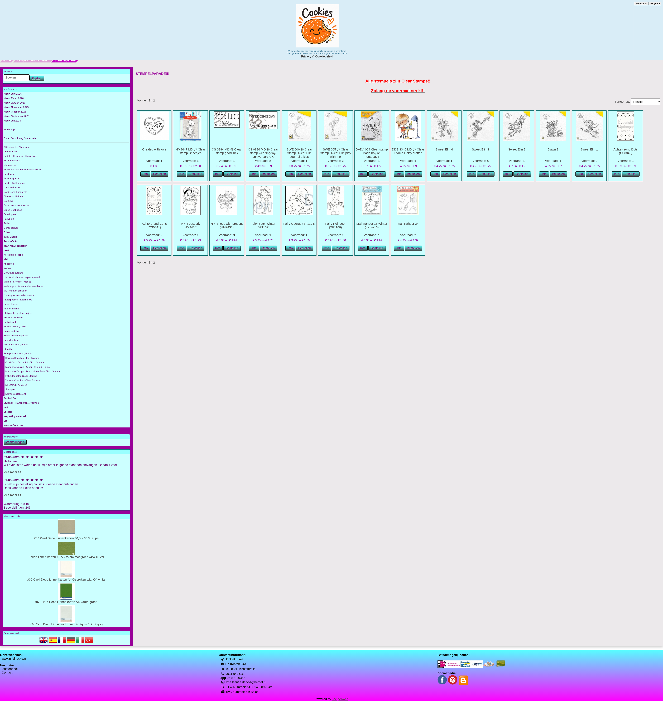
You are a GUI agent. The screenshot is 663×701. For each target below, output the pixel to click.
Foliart (7, 223)
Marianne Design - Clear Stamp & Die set (27, 367)
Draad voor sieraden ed (17, 205)
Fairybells (9, 218)
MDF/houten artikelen (15, 290)
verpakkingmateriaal (15, 416)
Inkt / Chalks (10, 236)
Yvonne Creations (13, 425)
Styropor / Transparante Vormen (21, 402)
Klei (6, 259)
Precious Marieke (13, 317)
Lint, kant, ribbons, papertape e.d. (22, 277)
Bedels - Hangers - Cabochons (20, 156)
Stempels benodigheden (32, 60)
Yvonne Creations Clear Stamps (22, 380)
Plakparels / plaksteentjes (17, 313)
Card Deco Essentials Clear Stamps (24, 362)
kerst (6, 250)
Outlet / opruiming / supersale (20, 138)
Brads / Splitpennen (14, 183)
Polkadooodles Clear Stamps (21, 375)
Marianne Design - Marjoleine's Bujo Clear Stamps (32, 371)
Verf (6, 407)
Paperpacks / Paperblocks (18, 299)
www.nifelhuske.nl (14, 658)
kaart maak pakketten (15, 245)
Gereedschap (11, 227)
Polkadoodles (11, 322)
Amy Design (10, 151)
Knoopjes (9, 263)
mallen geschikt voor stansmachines (23, 286)
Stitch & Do (10, 398)
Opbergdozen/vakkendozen (19, 295)
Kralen (7, 268)
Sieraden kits (11, 340)
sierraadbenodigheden (16, 344)
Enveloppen (10, 214)
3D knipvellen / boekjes (16, 147)
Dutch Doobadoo (13, 209)
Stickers (8, 411)
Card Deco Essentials (15, 192)
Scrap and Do (11, 331)
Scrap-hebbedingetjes (16, 335)
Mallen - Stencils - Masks (17, 281)
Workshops (10, 129)
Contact (7, 672)
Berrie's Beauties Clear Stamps (22, 358)
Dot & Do (8, 200)
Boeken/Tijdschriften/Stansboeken (22, 169)
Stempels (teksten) (15, 393)
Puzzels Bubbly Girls (15, 326)
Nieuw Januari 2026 (14, 102)
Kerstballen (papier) (14, 254)
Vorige (141, 100)
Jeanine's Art (11, 241)
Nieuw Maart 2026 (14, 98)
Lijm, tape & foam (13, 272)
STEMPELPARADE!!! (16, 384)
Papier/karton (11, 304)
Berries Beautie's (13, 160)
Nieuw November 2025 (16, 107)
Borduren (9, 174)
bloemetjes (10, 165)
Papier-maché (11, 308)
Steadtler (8, 349)
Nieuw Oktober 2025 (15, 111)
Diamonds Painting (14, 196)
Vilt (5, 420)
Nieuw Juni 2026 (13, 93)
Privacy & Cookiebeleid (317, 56)
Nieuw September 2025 (16, 116)
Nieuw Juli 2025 (12, 120)
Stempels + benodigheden (18, 353)
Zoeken (37, 78)
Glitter (7, 232)
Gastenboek (10, 669)
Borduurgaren (11, 178)
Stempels (10, 389)
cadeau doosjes (12, 187)
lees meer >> (13, 472)
